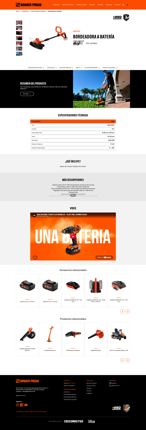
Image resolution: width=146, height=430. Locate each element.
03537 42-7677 (115, 385)
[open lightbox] (48, 38)
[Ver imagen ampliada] (19, 23)
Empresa (89, 388)
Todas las (70, 383)
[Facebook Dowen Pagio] (21, 404)
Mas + (73, 195)
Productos (25, 11)
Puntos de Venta (91, 385)
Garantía (89, 390)
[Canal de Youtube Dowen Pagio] (25, 404)
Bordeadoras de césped (22, 374)
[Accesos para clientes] (123, 5)
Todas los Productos (69, 385)
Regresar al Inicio (20, 395)
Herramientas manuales (70, 399)
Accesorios (67, 392)
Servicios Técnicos (91, 383)
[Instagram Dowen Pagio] (17, 404)
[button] (122, 311)
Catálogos (89, 393)
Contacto (113, 383)
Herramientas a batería (38, 11)
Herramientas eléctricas (70, 397)
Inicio (17, 11)
